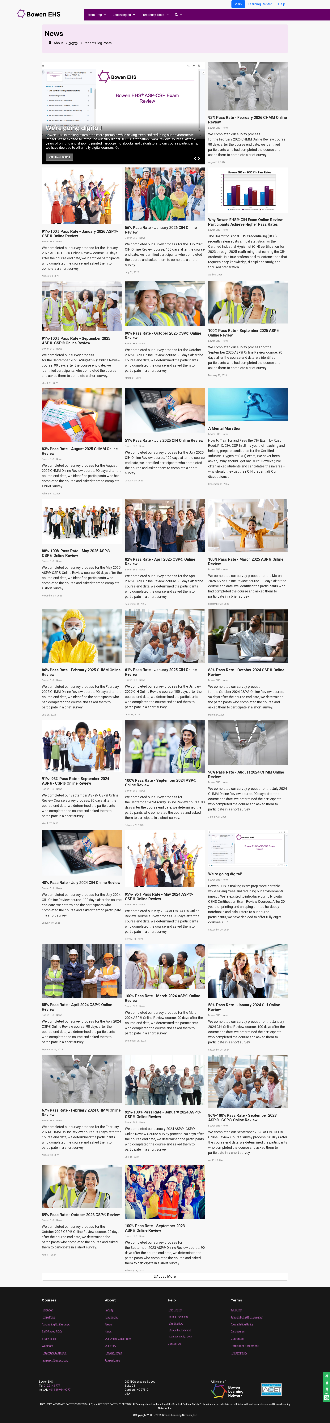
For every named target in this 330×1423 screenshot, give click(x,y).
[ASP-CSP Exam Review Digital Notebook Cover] (248, 848)
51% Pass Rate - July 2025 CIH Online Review (164, 440)
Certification (176, 1323)
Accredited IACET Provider (247, 1317)
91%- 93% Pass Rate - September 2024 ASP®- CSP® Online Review (75, 781)
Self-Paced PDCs (52, 1331)
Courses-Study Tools (180, 1336)
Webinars (47, 1345)
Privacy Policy (239, 1352)
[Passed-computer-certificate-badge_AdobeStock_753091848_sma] (82, 853)
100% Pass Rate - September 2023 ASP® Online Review (155, 1228)
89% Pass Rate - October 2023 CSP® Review (81, 1214)
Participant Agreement (245, 1345)
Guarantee (111, 1317)
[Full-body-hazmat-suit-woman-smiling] (82, 636)
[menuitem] (96, 14)
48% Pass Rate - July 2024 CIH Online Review (81, 882)
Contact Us (174, 1343)
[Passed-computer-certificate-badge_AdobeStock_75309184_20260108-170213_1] (165, 411)
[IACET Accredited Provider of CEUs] (271, 1389)
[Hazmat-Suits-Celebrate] (82, 1079)
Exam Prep (48, 1317)
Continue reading (59, 156)
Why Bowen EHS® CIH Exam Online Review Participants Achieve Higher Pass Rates (245, 222)
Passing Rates (113, 1352)
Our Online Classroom (118, 1338)
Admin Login (112, 1360)
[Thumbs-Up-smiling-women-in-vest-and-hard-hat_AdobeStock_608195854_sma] (165, 747)
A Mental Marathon (224, 428)
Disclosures (238, 1331)
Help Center (175, 1310)
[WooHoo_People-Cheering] (165, 636)
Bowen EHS (214, 128)
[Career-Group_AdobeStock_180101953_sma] (82, 521)
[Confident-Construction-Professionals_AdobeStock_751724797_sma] (82, 971)
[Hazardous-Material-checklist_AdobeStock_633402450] (82, 415)
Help (281, 4)
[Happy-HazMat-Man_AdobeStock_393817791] (248, 742)
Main (238, 4)
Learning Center (260, 4)
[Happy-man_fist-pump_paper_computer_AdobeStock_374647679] (248, 636)
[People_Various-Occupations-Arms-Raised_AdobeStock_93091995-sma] (165, 1192)
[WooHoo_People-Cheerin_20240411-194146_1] (248, 1081)
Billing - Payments (178, 1316)
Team (108, 1324)
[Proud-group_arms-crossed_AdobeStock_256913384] (165, 1080)
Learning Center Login (55, 1360)
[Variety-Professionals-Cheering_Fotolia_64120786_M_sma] (82, 195)
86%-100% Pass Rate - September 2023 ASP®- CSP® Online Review (242, 1117)
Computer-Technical (180, 1330)
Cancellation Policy (242, 1324)
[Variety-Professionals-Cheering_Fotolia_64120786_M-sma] (165, 858)
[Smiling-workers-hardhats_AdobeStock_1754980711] (165, 303)
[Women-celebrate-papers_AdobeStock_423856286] (248, 525)
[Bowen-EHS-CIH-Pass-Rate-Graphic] (248, 190)
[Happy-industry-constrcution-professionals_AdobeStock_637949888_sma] (165, 966)
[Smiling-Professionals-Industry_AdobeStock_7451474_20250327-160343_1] (82, 746)
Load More (167, 1276)
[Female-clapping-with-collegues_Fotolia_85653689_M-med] (248, 971)
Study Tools (49, 1338)
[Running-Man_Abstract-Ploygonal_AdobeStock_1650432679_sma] (248, 404)
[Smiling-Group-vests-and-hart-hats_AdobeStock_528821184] (248, 302)
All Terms (236, 1310)
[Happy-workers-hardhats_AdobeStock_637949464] (82, 306)
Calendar (47, 1310)
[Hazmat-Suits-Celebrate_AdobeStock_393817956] (248, 86)
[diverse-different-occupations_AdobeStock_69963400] (165, 194)
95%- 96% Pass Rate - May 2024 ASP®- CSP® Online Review (159, 896)
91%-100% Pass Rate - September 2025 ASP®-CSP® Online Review (76, 340)
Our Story (110, 1345)
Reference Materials (54, 1352)
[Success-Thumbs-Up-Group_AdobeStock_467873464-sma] (165, 525)
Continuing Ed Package (56, 1324)
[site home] (39, 13)
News (226, 128)
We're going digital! (225, 874)
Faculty (109, 1310)
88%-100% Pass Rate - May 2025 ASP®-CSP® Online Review (77, 553)
